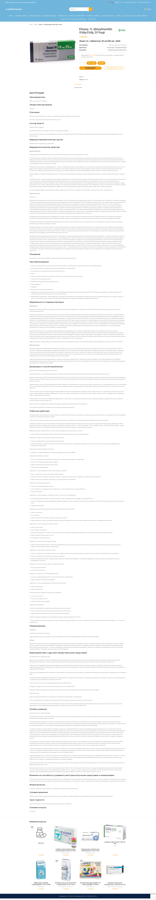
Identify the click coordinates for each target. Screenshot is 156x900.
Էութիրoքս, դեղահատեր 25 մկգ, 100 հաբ (115, 842)
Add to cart (91, 63)
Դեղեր (36, 24)
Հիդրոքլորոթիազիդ (120, 47)
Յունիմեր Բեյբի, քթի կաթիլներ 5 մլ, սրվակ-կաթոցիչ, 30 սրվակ (90, 883)
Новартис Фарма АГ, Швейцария (115, 886)
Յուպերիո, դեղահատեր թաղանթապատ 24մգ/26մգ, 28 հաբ (114, 883)
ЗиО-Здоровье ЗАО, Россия (66, 886)
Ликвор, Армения (66, 852)
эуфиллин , (41, 843)
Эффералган (41, 886)
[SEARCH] (91, 9)
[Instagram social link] (118, 2)
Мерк (115, 845)
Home (31, 24)
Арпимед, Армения (90, 852)
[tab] (78, 86)
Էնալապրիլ (110, 47)
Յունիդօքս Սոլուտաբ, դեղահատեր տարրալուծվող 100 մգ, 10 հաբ (65, 883)
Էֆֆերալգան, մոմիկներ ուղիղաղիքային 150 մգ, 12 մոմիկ (41, 883)
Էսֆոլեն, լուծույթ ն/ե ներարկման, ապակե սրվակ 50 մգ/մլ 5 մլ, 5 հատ (65, 850)
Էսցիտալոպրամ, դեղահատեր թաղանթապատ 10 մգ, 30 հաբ (90, 850)
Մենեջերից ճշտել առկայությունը (90, 68)
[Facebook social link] (116, 2)
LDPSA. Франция (90, 886)
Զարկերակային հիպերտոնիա (117, 50)
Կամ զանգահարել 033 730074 (114, 68)
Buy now (101, 63)
